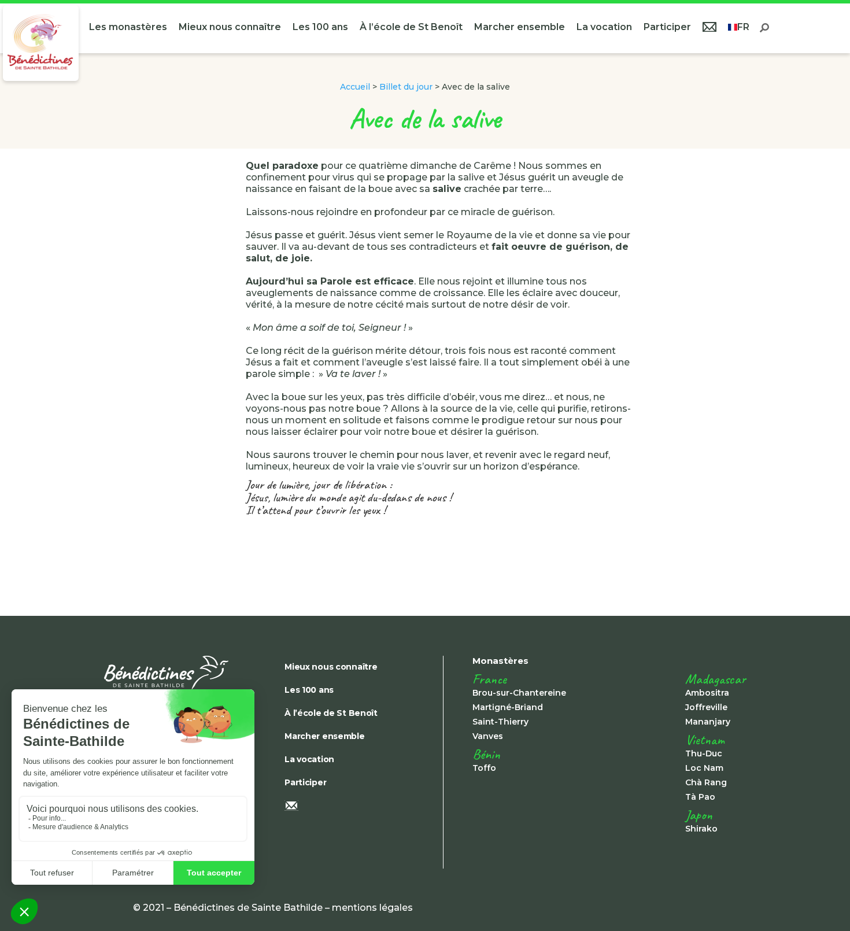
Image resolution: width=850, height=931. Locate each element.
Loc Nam (704, 768)
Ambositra (707, 693)
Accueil (355, 87)
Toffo (484, 768)
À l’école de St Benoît (411, 26)
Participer (667, 26)
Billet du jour (406, 87)
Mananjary (707, 721)
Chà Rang (706, 782)
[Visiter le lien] (41, 43)
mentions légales (372, 907)
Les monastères (128, 26)
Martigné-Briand (507, 707)
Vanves (487, 736)
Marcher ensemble (519, 26)
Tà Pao (700, 797)
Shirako (701, 828)
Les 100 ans (320, 26)
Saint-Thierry (500, 721)
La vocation (604, 26)
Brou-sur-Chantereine (519, 693)
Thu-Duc (703, 753)
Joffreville (706, 707)
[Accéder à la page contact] (709, 28)
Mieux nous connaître (230, 26)
